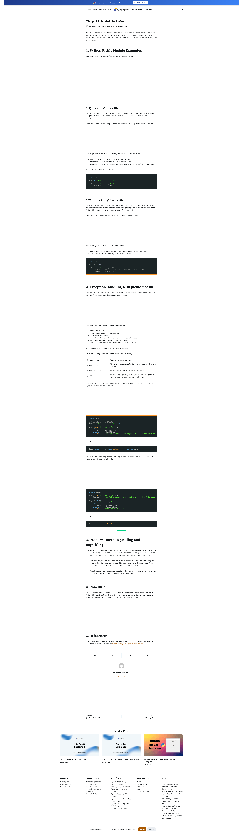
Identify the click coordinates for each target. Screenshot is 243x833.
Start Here (148, 9)
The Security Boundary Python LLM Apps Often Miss (170, 801)
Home (89, 9)
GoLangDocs (65, 782)
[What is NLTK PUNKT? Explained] (79, 745)
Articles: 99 (121, 676)
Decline (151, 829)
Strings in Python (92, 794)
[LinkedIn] (148, 655)
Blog (95, 9)
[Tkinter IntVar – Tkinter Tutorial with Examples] (163, 745)
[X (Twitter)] (113, 655)
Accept (142, 829)
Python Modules (121, 26)
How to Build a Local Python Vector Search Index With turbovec (172, 793)
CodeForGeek (65, 787)
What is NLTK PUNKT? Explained (73, 759)
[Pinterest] (130, 655)
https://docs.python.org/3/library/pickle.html (128, 644)
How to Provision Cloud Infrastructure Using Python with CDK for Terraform (172, 815)
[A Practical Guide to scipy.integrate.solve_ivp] (121, 745)
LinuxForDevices (66, 784)
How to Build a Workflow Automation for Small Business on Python (171, 808)
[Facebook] (95, 655)
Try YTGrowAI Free (140, 3)
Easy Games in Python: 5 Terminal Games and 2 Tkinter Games (171, 786)
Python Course (137, 9)
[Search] (182, 9)
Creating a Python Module (120, 787)
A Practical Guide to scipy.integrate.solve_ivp (120, 759)
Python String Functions (119, 808)
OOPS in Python (91, 787)
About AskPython (105, 9)
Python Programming (93, 782)
